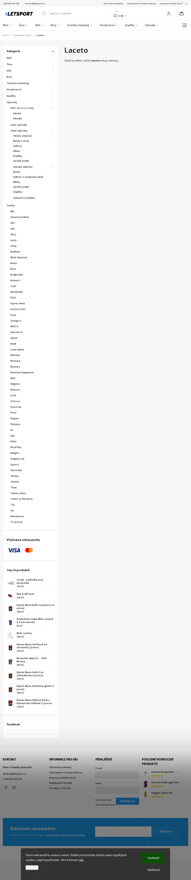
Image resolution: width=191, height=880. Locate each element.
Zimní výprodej (18, 131)
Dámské (17, 118)
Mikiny (16, 151)
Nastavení (32, 867)
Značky (11, 205)
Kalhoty (17, 146)
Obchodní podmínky (113, 3)
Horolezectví (14, 90)
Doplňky (11, 96)
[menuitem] (9, 25)
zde (81, 860)
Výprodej (12, 102)
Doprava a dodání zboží (171, 3)
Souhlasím (153, 858)
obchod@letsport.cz (14, 774)
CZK (121, 16)
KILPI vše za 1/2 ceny (22, 108)
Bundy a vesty (21, 141)
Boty (9, 77)
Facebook (5, 787)
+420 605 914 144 (12, 779)
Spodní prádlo (21, 161)
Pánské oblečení (22, 136)
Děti (9, 71)
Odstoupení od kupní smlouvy (141, 3)
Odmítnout (153, 870)
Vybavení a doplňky (24, 198)
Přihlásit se (166, 831)
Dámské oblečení (23, 167)
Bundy (16, 172)
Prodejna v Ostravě (60, 788)
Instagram (14, 787)
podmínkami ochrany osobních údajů (65, 835)
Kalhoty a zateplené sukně (28, 177)
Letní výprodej (18, 125)
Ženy (9, 64)
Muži (9, 58)
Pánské (17, 113)
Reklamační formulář (60, 783)
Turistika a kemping (18, 83)
